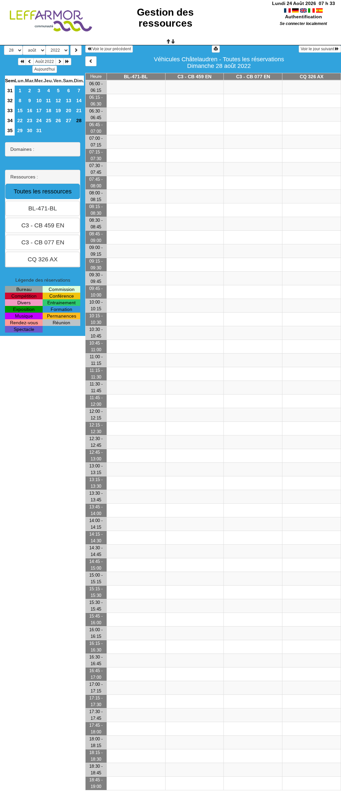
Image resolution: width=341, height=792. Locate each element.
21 (79, 110)
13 (68, 100)
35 (10, 130)
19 (58, 110)
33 (10, 110)
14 (79, 100)
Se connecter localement (303, 23)
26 (58, 120)
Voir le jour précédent (111, 49)
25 (48, 120)
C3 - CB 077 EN (253, 76)
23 (29, 120)
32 (10, 100)
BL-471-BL (136, 76)
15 (20, 110)
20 (68, 110)
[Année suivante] (67, 61)
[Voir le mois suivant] (60, 61)
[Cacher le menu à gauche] (91, 61)
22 (20, 120)
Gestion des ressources (165, 18)
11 (48, 100)
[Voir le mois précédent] (30, 61)
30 (29, 130)
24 (39, 120)
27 (68, 120)
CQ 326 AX (311, 76)
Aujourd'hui (44, 69)
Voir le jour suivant (318, 49)
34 (10, 120)
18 (48, 110)
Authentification (303, 16)
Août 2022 (44, 61)
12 (58, 100)
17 (39, 110)
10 (39, 100)
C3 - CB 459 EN (194, 76)
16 (29, 110)
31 (10, 90)
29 (20, 130)
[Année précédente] (22, 61)
